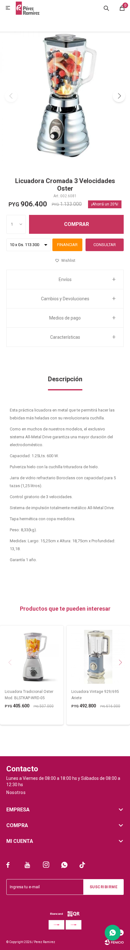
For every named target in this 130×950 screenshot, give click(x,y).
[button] (106, 8)
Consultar (104, 244)
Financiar (67, 244)
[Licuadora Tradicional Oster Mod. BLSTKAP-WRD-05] (32, 657)
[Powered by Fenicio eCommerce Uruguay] (114, 942)
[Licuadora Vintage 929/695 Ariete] (98, 657)
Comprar (76, 224)
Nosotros (16, 792)
